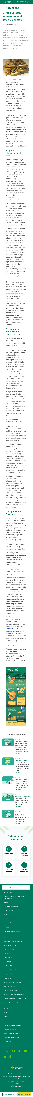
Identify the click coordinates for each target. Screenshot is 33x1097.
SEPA (5, 1021)
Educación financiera (22, 741)
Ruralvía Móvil (3, 1051)
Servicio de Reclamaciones (11, 919)
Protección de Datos (25, 1074)
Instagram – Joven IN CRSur (14, 1051)
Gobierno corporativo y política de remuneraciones (14, 897)
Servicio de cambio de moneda (13, 982)
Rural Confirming (9, 949)
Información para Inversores (12, 931)
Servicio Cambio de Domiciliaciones (14, 994)
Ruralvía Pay (5, 1051)
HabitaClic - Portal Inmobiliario (13, 941)
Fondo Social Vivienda (10, 945)
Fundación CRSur (9, 966)
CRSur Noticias (8, 957)
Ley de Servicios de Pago (11, 1033)
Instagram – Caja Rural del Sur (9, 1051)
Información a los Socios (11, 906)
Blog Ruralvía (7, 961)
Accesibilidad (8, 1041)
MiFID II (6, 1008)
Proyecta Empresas (9, 986)
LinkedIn (20, 1051)
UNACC (6, 915)
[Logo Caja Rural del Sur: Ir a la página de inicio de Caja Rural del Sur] (7, 2)
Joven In (6, 937)
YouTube (26, 1051)
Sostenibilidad (8, 923)
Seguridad (16, 1078)
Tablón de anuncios (7, 1076)
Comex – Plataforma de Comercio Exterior (16, 998)
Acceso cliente (23, 1094)
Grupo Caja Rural (12, 629)
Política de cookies (14, 1074)
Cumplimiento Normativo (11, 1037)
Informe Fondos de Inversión (12, 1025)
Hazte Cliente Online (12, 1057)
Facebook (6, 1057)
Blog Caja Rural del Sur (10, 990)
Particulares (21, 2)
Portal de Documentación (11, 1003)
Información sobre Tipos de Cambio (22, 1076)
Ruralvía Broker (12, 651)
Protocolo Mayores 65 (10, 970)
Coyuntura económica (10, 1029)
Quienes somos (8, 892)
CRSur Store (7, 978)
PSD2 (5, 1017)
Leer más (18, 754)
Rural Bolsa (7, 953)
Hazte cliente (7, 1094)
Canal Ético (7, 927)
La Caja (6, 902)
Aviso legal (6, 1074)
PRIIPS (5, 1013)
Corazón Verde (8, 974)
